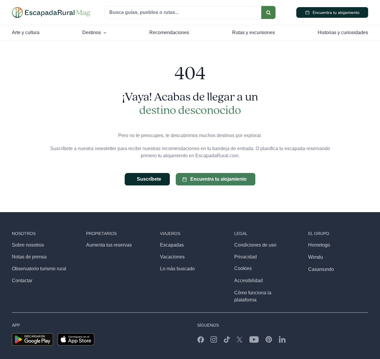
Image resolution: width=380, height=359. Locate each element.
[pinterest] (268, 339)
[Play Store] (32, 335)
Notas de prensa (29, 256)
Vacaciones (172, 256)
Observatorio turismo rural (39, 268)
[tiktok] (227, 339)
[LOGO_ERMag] (51, 9)
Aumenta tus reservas (109, 244)
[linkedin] (282, 339)
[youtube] (254, 339)
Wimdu (315, 257)
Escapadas (172, 244)
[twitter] (240, 339)
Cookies (243, 268)
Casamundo (321, 269)
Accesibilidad (248, 280)
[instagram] (213, 339)
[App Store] (76, 335)
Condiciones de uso (255, 244)
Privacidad (245, 256)
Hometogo (319, 244)
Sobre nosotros (28, 244)
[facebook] (200, 339)
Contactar (22, 280)
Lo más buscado (177, 268)
